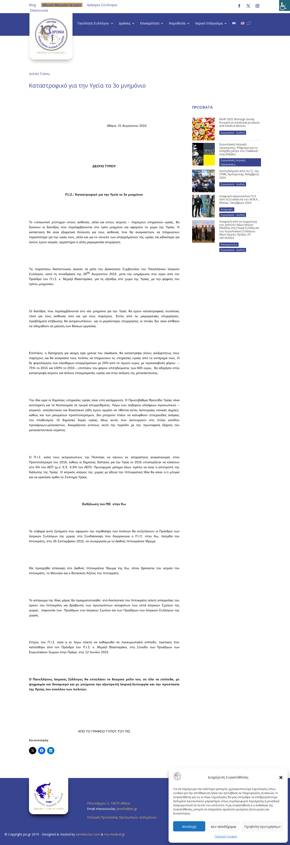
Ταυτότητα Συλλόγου (93, 23)
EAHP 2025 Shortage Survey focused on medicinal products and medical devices (239, 122)
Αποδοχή (189, 826)
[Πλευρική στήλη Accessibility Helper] (284, 5)
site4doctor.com (88, 834)
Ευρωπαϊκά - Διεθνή (233, 132)
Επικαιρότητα (149, 23)
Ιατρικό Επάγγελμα (209, 23)
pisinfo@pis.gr (127, 809)
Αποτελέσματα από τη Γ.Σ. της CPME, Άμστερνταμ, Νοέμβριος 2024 (239, 174)
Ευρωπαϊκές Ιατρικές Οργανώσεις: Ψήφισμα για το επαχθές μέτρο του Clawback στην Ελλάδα (238, 149)
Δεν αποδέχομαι (223, 826)
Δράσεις (124, 23)
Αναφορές (227, 209)
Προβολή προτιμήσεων (262, 826)
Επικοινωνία (39, 10)
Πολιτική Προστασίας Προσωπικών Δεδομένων (122, 817)
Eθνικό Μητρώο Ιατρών (61, 5)
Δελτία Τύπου (39, 74)
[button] (281, 777)
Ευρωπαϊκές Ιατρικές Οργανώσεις (233, 162)
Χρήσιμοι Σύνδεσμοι (102, 5)
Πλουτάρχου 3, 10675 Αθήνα (108, 803)
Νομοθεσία (177, 23)
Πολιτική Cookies (226, 836)
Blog (32, 5)
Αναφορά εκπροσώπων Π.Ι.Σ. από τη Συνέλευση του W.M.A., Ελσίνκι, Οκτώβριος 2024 (239, 199)
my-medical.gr (114, 834)
